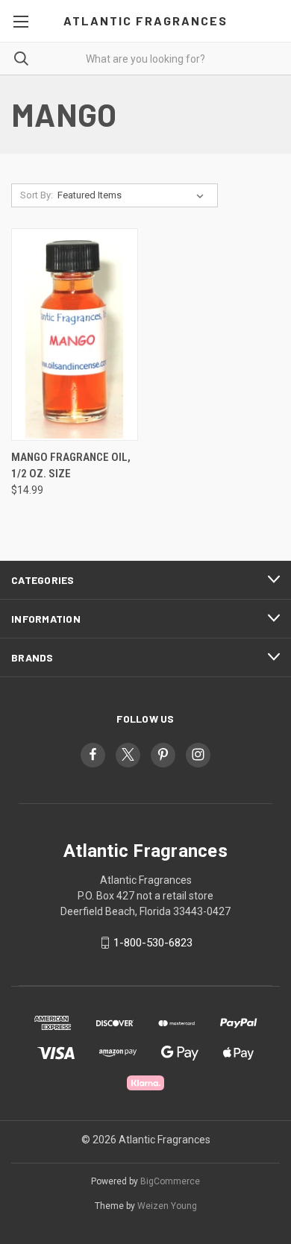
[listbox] (133, 195)
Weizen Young (167, 1206)
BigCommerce (170, 1181)
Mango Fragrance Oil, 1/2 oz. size (71, 465)
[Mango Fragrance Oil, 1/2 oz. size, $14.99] (74, 334)
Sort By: (36, 195)
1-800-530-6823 (153, 942)
